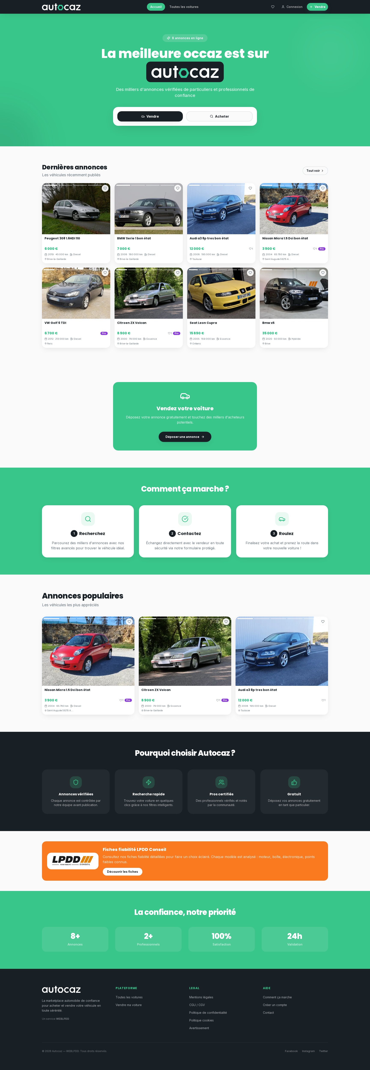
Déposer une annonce (182, 437)
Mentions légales (201, 997)
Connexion (294, 7)
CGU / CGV (197, 1005)
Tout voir (313, 170)
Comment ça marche (277, 997)
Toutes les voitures (183, 7)
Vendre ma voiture (129, 1005)
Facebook (291, 1051)
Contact (268, 1012)
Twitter (323, 1051)
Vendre (152, 116)
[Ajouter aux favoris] (105, 188)
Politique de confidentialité (208, 1012)
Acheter (222, 116)
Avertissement (199, 1028)
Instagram (308, 1051)
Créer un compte (275, 1005)
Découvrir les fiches (122, 871)
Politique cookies (201, 1020)
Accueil (156, 7)
